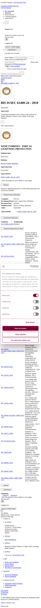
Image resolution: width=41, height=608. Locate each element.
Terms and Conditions (12, 562)
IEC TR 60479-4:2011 (8, 441)
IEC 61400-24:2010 (7, 224)
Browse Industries (10, 576)
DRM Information (10, 585)
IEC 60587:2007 (6, 452)
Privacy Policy (9, 564)
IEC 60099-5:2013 (7, 427)
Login (7, 66)
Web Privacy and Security (13, 567)
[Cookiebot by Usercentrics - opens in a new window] (30, 266)
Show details (30, 322)
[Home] (6, 8)
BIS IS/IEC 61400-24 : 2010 (10, 83)
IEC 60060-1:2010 (7, 463)
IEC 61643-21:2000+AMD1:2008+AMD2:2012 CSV (12, 351)
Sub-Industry (7, 489)
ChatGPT (5, 495)
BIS (2, 81)
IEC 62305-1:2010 (7, 375)
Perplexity (13, 495)
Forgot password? (20, 64)
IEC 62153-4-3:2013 (7, 256)
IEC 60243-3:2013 (7, 367)
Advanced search (6, 78)
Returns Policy (9, 566)
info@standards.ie (10, 539)
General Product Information (11, 195)
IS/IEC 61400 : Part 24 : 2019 (10, 177)
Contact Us (8, 587)
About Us (16, 6)
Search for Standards (11, 574)
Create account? (14, 66)
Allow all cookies (20, 328)
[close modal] (6, 39)
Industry (5, 485)
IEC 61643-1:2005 (7, 403)
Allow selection (20, 334)
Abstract (5, 185)
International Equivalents (10, 218)
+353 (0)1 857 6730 (19, 2)
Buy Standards (9, 11)
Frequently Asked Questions (14, 583)
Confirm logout (15, 47)
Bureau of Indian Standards (9, 163)
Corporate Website (6, 6)
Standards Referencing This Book (13, 228)
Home (3, 79)
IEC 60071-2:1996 (7, 433)
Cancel (8, 47)
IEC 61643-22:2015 (7, 387)
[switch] (36, 301)
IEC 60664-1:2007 (7, 471)
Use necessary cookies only (20, 340)
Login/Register (11, 50)
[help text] (2, 122)
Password (21, 62)
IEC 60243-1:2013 (7, 236)
